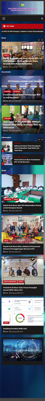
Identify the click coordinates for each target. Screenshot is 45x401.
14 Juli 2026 (14, 67)
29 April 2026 (14, 211)
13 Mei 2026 (14, 131)
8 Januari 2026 (15, 332)
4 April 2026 (14, 252)
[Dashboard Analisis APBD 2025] (23, 312)
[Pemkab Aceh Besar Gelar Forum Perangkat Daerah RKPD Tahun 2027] (23, 270)
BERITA (6, 55)
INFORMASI (16, 92)
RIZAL (6, 67)
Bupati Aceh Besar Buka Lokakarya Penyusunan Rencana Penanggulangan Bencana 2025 (21, 247)
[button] (3, 18)
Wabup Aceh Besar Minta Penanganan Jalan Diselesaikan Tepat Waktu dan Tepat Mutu (27, 148)
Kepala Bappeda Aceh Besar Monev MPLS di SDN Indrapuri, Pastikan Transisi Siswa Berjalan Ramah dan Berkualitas (22, 61)
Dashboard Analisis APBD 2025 (15, 328)
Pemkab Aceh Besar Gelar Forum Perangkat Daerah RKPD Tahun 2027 (20, 288)
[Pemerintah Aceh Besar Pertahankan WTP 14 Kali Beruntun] (7, 159)
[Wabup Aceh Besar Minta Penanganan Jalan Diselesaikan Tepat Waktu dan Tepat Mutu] (7, 146)
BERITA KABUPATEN (10, 282)
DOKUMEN (7, 92)
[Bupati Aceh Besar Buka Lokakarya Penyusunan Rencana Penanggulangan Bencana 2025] (23, 229)
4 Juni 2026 (14, 101)
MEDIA (16, 199)
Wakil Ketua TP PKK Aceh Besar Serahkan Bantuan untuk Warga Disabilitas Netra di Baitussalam (21, 124)
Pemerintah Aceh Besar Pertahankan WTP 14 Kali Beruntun (27, 161)
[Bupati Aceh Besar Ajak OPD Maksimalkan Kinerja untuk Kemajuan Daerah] (23, 188)
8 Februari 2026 (15, 293)
